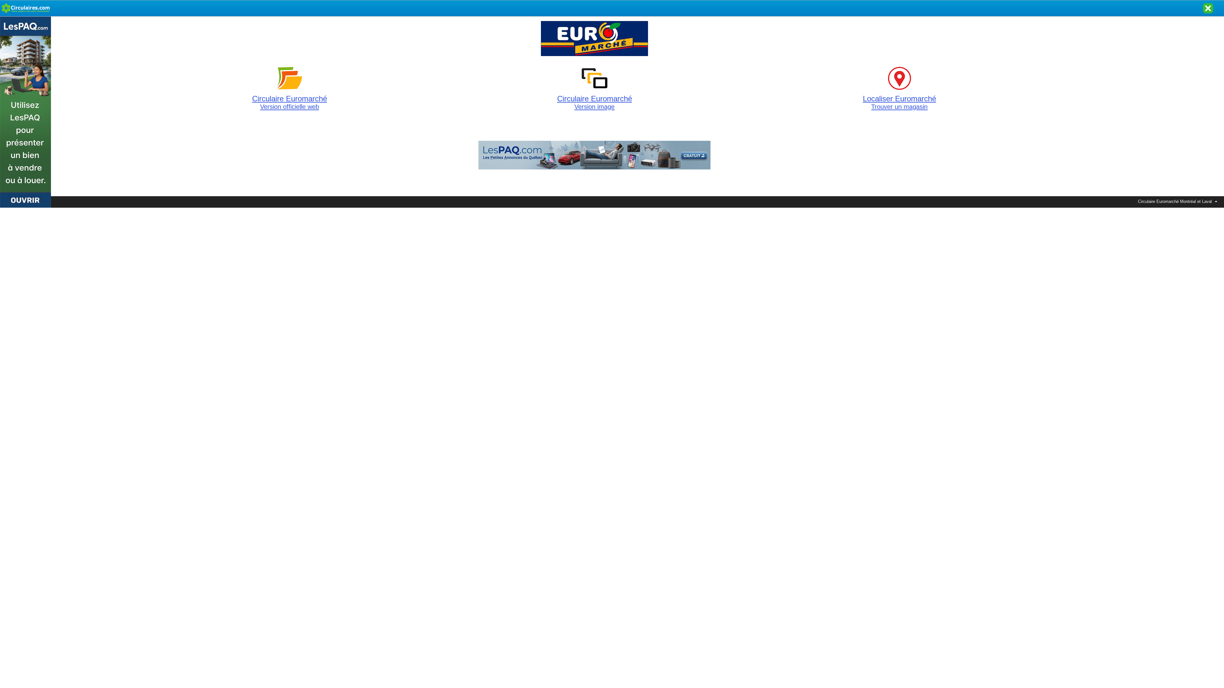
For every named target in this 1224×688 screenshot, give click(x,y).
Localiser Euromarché (899, 102)
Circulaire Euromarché (289, 102)
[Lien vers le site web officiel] (594, 56)
